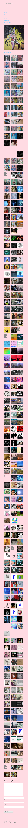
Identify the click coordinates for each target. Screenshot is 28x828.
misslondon (8, 52)
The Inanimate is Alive (8, 10)
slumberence (6, 20)
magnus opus (6, 18)
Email (5, 804)
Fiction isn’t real (7, 22)
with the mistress (7, 16)
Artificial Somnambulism (9, 7)
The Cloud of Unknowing (9, 12)
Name (5, 799)
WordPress (11, 822)
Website (5, 808)
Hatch (15, 822)
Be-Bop (5, 14)
